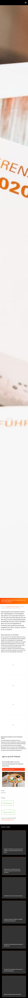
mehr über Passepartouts (9, 769)
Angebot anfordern (8, 812)
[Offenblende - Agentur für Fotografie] (9, 2)
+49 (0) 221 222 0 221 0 (7, 820)
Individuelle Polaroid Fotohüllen (12, 606)
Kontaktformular (7, 803)
